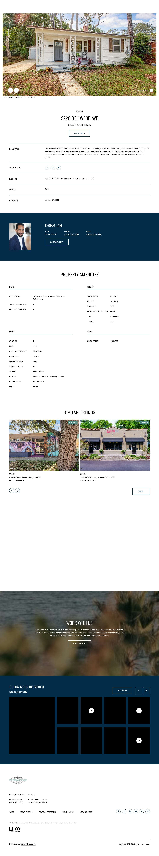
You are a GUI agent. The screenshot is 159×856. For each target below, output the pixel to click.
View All (141, 491)
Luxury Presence (28, 844)
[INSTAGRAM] (124, 811)
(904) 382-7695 (72, 234)
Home (11, 812)
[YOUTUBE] (136, 811)
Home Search (68, 812)
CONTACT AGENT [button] (56, 242)
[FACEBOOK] (118, 811)
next (16, 90)
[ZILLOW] (147, 811)
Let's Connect (86, 812)
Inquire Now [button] (79, 133)
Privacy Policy (143, 844)
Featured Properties (47, 812)
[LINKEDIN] (130, 811)
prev (10, 90)
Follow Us (122, 690)
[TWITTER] (142, 811)
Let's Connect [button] (79, 644)
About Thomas (26, 812)
